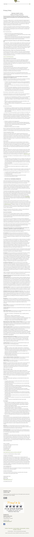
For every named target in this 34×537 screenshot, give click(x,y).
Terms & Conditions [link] (16, 528)
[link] (17, 1)
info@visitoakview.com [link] (7, 204)
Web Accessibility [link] (22, 528)
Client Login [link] (19, 529)
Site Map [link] (6, 528)
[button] (17, 4)
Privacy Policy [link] (10, 528)
